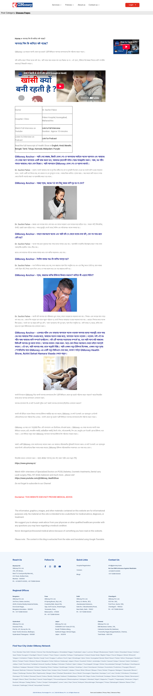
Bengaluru (55, 652)
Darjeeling (44, 667)
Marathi (67, 145)
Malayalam (48, 149)
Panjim (26, 661)
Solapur (115, 661)
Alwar (54, 673)
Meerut (21, 679)
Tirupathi (111, 679)
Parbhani (68, 664)
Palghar (30, 658)
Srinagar (96, 664)
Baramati (30, 667)
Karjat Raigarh (47, 679)
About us (81, 5)
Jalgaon (71, 661)
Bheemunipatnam (73, 679)
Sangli (42, 658)
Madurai (32, 661)
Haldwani (64, 676)
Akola (88, 658)
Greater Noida (95, 655)
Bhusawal (16, 670)
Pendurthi (65, 670)
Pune (14, 652)
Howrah (39, 679)
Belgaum (120, 655)
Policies (68, 5)
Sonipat (45, 682)
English (55, 145)
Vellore (123, 658)
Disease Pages (23, 13)
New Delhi (26, 652)
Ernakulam (16, 685)
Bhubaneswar (104, 652)
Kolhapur (70, 655)
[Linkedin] (55, 566)
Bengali (18, 149)
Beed (106, 658)
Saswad (109, 661)
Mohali (126, 655)
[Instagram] (50, 566)
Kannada (38, 149)
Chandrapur (133, 673)
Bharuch (132, 667)
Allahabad (90, 679)
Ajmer (83, 658)
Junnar (60, 682)
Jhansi (85, 667)
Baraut (128, 682)
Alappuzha (103, 679)
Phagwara (111, 670)
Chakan (87, 655)
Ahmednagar (76, 658)
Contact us (93, 5)
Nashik (111, 652)
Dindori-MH (81, 676)
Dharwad (33, 676)
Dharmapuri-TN (17, 676)
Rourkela (15, 682)
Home (17, 38)
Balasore (122, 682)
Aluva (74, 673)
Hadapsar (23, 667)
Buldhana (16, 667)
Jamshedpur (96, 661)
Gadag (28, 682)
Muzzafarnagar (90, 682)
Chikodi (30, 685)
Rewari (112, 658)
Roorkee (29, 673)
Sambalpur (134, 661)
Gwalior (103, 661)
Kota (59, 670)
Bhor (34, 673)
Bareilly (50, 676)
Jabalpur (71, 670)
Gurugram (25, 655)
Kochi (65, 658)
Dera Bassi (32, 679)
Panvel (114, 655)
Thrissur (106, 682)
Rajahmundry (41, 673)
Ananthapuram (135, 664)
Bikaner (134, 670)
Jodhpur (15, 664)
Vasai (14, 655)
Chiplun (15, 673)
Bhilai (82, 670)
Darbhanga (22, 673)
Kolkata (33, 652)
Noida (19, 655)
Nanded (137, 658)
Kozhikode (99, 676)
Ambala (54, 670)
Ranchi (40, 655)
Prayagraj (125, 667)
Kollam (89, 661)
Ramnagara (99, 682)
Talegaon (15, 658)
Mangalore (45, 661)
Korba (51, 661)
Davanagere (87, 673)
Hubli (20, 664)
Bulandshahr (68, 673)
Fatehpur (55, 667)
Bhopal (96, 652)
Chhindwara (125, 673)
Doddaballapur (72, 676)
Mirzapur (22, 682)
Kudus (93, 676)
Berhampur (120, 676)
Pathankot (30, 670)
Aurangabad (94, 658)
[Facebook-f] (45, 566)
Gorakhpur (79, 667)
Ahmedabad (63, 652)
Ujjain (74, 664)
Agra (69, 658)
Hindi (61, 145)
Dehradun (62, 664)
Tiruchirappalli (87, 664)
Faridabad (34, 664)
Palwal (78, 670)
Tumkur (39, 682)
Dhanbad (60, 673)
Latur (112, 673)
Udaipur (79, 664)
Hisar (70, 682)
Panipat (20, 661)
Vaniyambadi (38, 685)
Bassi (26, 679)
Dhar (133, 682)
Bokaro (114, 676)
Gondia (117, 673)
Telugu (31, 149)
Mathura (57, 661)
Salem (128, 661)
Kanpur (130, 652)
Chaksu (44, 676)
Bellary (33, 682)
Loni (108, 673)
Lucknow (90, 652)
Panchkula (26, 664)
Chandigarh (33, 655)
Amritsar (136, 652)
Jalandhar (63, 655)
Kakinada (57, 676)
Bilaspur (94, 670)
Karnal (75, 682)
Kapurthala (95, 673)
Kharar (77, 661)
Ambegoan (83, 679)
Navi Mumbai (47, 652)
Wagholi (102, 655)
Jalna (65, 682)
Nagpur (70, 652)
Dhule (50, 667)
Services (55, 5)
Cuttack (45, 655)
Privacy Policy (106, 692)
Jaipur (84, 652)
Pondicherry (117, 667)
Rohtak (105, 670)
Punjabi (56, 149)
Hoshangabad (53, 682)
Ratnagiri (118, 664)
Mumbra (36, 658)
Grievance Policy (115, 692)
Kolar (49, 670)
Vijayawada (127, 670)
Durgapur (53, 658)
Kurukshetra (109, 667)
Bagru (88, 676)
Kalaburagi (64, 661)
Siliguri (135, 679)
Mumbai (19, 652)
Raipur (109, 655)
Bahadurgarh (114, 682)
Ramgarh (15, 679)
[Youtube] (60, 566)
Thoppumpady (119, 679)
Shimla (102, 664)
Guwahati (83, 661)
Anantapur (103, 673)
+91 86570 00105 (21, 581)
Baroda (102, 658)
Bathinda (23, 670)
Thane (51, 655)
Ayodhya (48, 664)
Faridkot (26, 676)
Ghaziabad (123, 652)
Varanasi (122, 661)
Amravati (41, 664)
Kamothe (46, 685)
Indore (117, 652)
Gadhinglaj (23, 685)
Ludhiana (59, 658)
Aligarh (97, 679)
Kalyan (56, 655)
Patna (100, 670)
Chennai (39, 652)
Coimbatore (23, 658)
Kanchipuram (93, 667)
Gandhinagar (64, 667)
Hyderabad (77, 652)
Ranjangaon (129, 658)
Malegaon (119, 670)
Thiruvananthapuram (59, 679)
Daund (39, 676)
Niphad (44, 670)
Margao (48, 673)
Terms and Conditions (96, 692)
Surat (47, 658)
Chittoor (37, 667)
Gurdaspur (107, 676)
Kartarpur (101, 667)
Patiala (117, 658)
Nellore (15, 661)
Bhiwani (88, 670)
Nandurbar (37, 670)
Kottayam (81, 682)
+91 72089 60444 (34, 581)
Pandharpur (126, 664)
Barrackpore (134, 676)
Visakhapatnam (79, 655)
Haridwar (71, 667)
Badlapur (54, 664)
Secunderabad (109, 664)
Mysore (38, 661)
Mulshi (80, 673)
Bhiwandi (132, 655)
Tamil (24, 149)
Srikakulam (128, 679)
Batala (127, 676)
